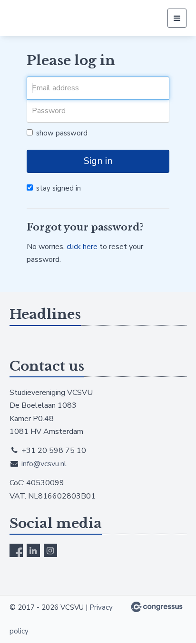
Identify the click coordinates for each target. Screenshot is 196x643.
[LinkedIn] (33, 550)
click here (82, 246)
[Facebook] (16, 550)
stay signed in (58, 188)
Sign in (98, 160)
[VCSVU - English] (51, 18)
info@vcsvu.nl (44, 464)
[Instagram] (50, 550)
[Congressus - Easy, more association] (156, 607)
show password (62, 133)
